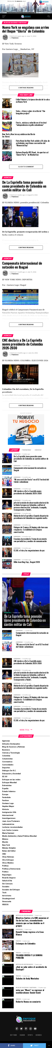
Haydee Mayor (8, 806)
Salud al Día (7, 881)
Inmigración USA (9, 812)
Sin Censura (7, 884)
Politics (5, 872)
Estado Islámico (8, 791)
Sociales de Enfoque (11, 890)
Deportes (6, 768)
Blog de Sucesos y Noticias (13, 747)
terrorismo (6, 896)
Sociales (5, 887)
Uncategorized (8, 899)
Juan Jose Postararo (11, 821)
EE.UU (4, 777)
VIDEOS (5, 905)
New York (6, 845)
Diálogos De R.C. (9, 771)
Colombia (6, 756)
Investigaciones (8, 818)
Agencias (6, 741)
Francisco (15, 38)
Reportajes (6, 875)
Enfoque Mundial (9, 783)
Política (5, 866)
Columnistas (7, 759)
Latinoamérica (8, 824)
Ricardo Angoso (9, 878)
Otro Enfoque (8, 860)
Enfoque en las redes (11, 780)
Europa (5, 794)
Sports (30, 1035)
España (5, 789)
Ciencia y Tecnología (11, 753)
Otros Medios (8, 863)
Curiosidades (7, 765)
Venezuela (6, 902)
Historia (5, 809)
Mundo (5, 842)
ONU (4, 854)
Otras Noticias (8, 857)
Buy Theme (13, 1035)
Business (6, 750)
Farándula (6, 797)
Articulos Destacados (11, 744)
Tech (4, 893)
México (5, 839)
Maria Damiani (8, 833)
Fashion (5, 800)
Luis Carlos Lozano (10, 830)
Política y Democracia (11, 869)
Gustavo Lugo (8, 803)
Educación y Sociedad (11, 774)
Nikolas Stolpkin (9, 848)
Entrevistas (7, 785)
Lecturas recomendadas (12, 827)
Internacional (7, 815)
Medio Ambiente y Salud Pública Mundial (19, 836)
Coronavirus (7, 762)
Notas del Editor (9, 851)
